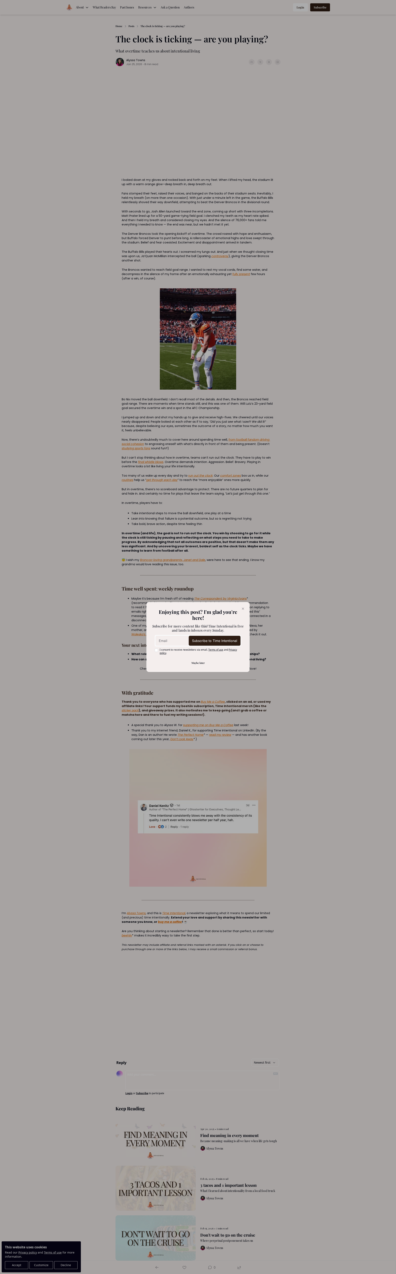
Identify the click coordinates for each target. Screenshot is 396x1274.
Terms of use (215, 649)
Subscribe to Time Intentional (214, 641)
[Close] (243, 608)
